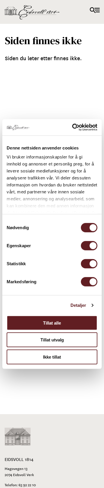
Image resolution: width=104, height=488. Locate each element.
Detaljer (78, 305)
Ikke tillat (52, 356)
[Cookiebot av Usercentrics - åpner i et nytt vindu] (73, 127)
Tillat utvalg (52, 339)
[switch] (89, 245)
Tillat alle (52, 322)
